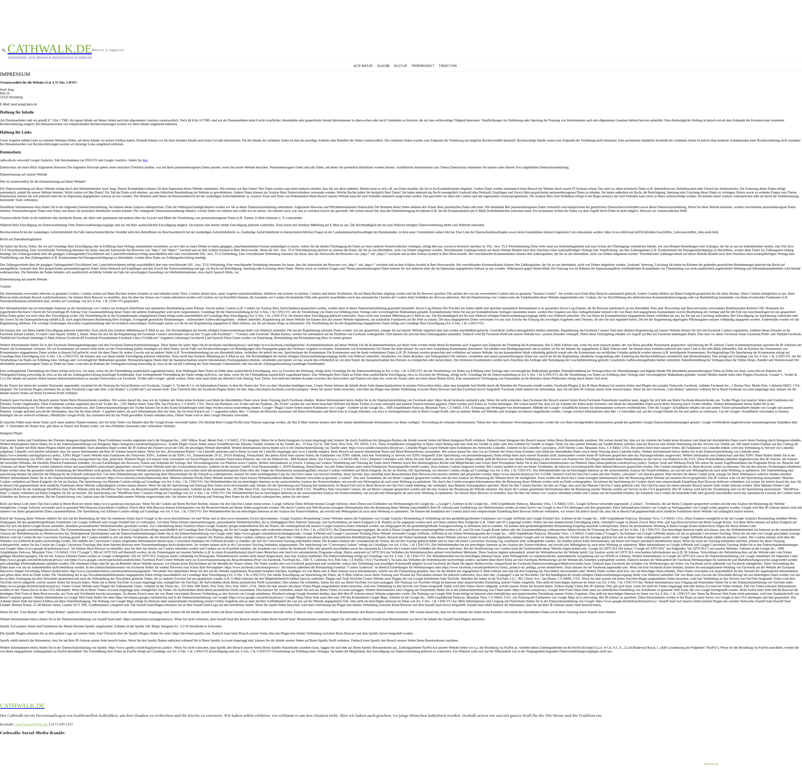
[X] (27, 745)
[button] (4, 50)
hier (145, 160)
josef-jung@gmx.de (31, 724)
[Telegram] (19, 745)
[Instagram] (11, 745)
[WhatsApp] (36, 745)
